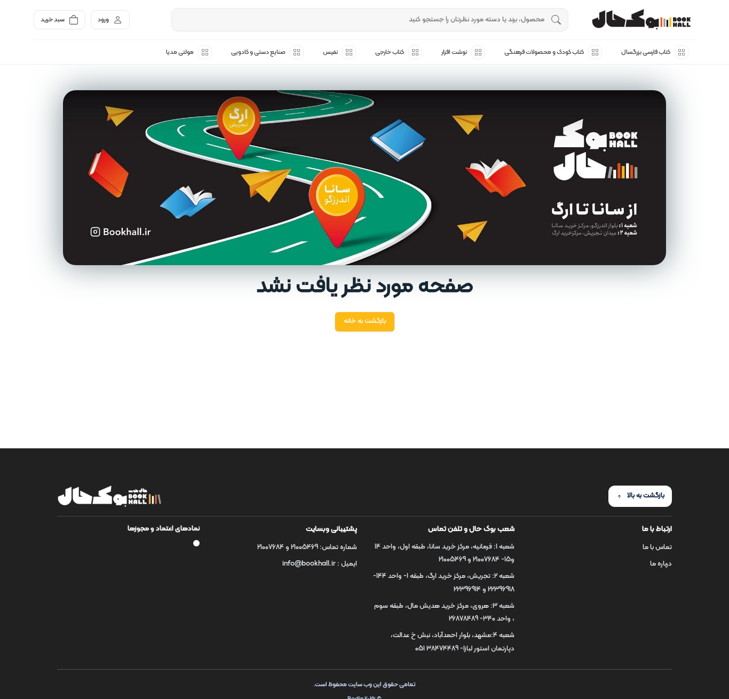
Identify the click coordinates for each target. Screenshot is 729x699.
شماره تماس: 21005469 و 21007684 (307, 547)
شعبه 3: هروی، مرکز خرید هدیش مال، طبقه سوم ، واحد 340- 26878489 (444, 613)
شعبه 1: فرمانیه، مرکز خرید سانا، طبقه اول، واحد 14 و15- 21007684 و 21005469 (444, 554)
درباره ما (661, 564)
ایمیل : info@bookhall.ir (319, 564)
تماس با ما (657, 547)
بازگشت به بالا (645, 495)
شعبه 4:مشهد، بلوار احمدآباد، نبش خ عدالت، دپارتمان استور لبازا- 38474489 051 (452, 642)
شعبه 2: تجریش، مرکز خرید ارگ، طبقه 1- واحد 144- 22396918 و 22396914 (443, 583)
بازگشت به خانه (365, 321)
